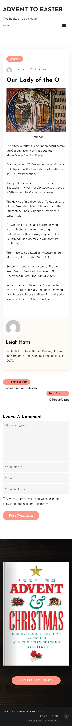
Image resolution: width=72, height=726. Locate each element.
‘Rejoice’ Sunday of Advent (20, 388)
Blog (55, 716)
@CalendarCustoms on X (43, 720)
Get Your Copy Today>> (36, 680)
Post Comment (21, 515)
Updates (15, 59)
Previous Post (19, 382)
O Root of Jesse (59, 400)
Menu (6, 25)
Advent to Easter (33, 10)
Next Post (55, 393)
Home (43, 716)
